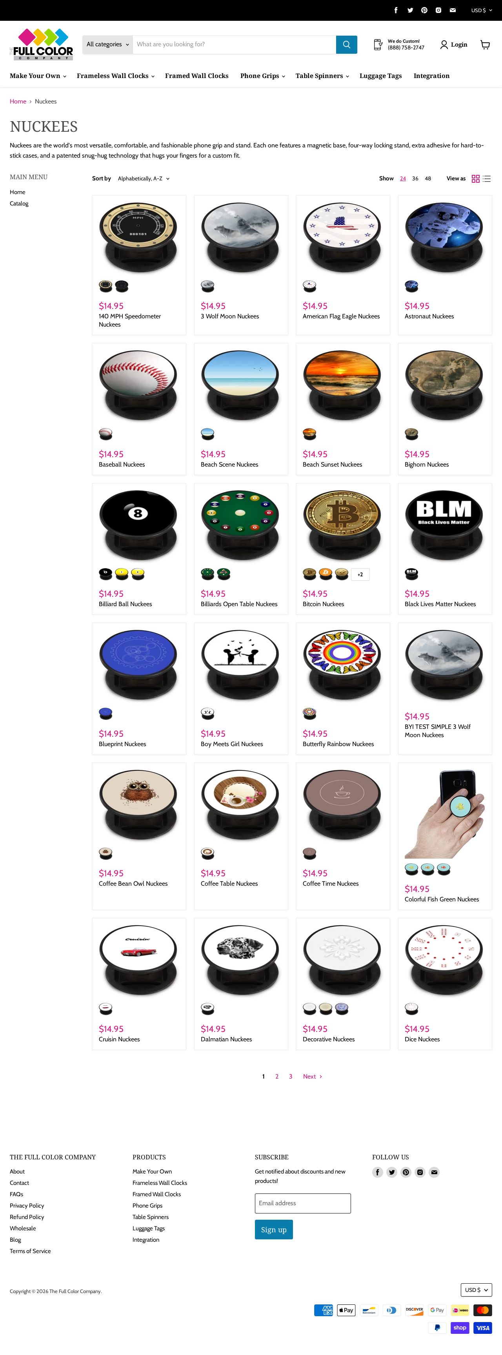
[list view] (486, 178)
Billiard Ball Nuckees (125, 604)
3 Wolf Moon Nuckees (230, 316)
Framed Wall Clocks (197, 75)
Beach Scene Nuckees (229, 464)
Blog (15, 1239)
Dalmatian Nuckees (226, 1039)
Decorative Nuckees (329, 1039)
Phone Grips (260, 75)
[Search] (346, 45)
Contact (19, 1182)
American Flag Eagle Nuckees (341, 316)
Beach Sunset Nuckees (332, 464)
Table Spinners (320, 75)
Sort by (101, 178)
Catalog (19, 203)
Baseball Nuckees (122, 464)
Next (310, 1076)
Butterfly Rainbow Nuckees (338, 744)
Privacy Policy (27, 1205)
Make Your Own (36, 75)
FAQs (16, 1194)
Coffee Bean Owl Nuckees (133, 883)
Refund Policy (27, 1217)
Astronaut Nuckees (429, 316)
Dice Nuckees (422, 1039)
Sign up (274, 1229)
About (17, 1171)
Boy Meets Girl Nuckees (232, 744)
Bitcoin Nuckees (323, 604)
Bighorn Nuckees (427, 464)
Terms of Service (30, 1251)
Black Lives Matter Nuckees (440, 604)
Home (18, 101)
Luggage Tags (381, 75)
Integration (432, 75)
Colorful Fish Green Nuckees (442, 899)
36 (415, 178)
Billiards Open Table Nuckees (239, 604)
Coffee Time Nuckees (331, 883)
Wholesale (23, 1228)
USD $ (478, 10)
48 (428, 178)
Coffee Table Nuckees (229, 883)
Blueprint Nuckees (122, 744)
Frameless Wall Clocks (113, 75)
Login (459, 44)
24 (403, 178)
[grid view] (475, 178)
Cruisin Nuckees (119, 1039)
